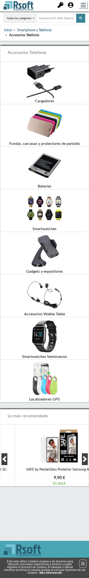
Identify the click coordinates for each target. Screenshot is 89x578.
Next (85, 459)
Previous (4, 459)
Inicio (8, 30)
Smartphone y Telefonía (34, 30)
